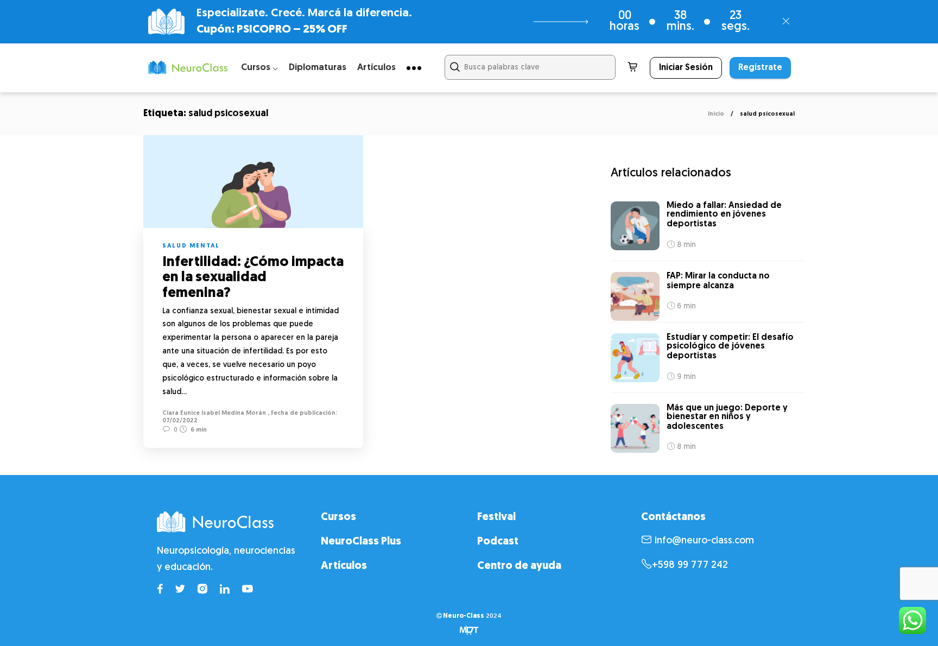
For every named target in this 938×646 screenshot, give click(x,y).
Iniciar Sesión (686, 68)
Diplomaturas (317, 67)
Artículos (376, 67)
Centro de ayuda (519, 566)
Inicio (716, 114)
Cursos (338, 517)
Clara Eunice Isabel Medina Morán (214, 413)
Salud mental (191, 246)
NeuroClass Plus (361, 541)
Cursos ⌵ (259, 67)
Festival (496, 517)
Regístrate (760, 68)
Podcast (497, 541)
